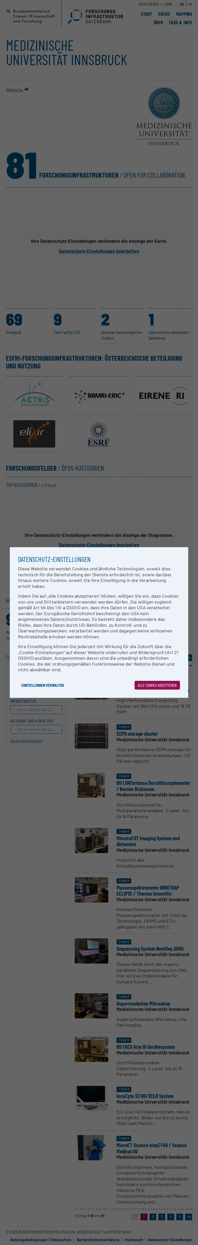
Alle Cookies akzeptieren (157, 685)
